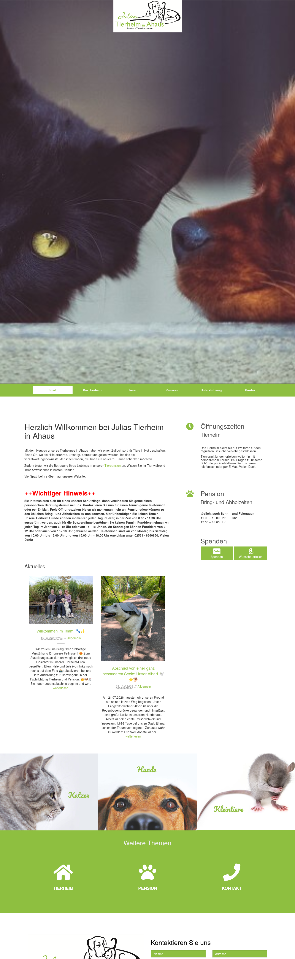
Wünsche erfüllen (251, 556)
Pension (172, 390)
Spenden (217, 556)
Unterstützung (211, 390)
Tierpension (113, 465)
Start (52, 390)
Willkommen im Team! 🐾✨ (60, 599)
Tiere (132, 390)
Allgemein (74, 638)
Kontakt (251, 390)
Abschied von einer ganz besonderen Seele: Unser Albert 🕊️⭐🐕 (133, 618)
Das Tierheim (92, 390)
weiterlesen (60, 688)
